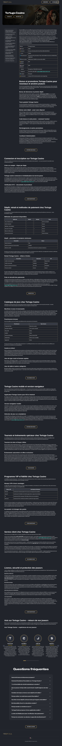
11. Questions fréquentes (9, 60)
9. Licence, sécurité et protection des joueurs (9, 56)
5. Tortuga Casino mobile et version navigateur (10, 44)
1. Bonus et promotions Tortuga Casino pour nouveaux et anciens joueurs (10, 31)
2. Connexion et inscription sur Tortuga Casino (10, 34)
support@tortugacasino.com (43, 71)
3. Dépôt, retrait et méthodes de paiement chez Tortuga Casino (10, 37)
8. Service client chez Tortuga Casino (9, 53)
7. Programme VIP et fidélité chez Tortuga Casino (10, 50)
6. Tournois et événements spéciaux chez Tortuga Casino (10, 47)
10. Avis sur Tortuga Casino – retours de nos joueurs (10, 58)
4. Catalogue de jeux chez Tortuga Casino (10, 41)
